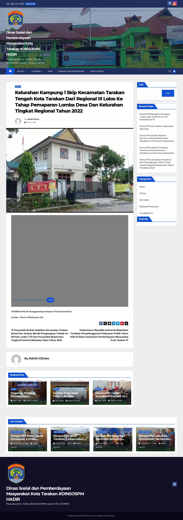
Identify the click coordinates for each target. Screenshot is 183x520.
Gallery (143, 193)
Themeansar (110, 516)
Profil (21, 71)
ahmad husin (32, 401)
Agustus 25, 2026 (21, 443)
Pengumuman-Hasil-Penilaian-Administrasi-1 (29, 300)
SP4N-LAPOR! (97, 71)
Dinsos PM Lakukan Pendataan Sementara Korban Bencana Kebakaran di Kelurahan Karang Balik (157, 150)
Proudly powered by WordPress (79, 516)
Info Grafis (144, 200)
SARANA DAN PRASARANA (71, 71)
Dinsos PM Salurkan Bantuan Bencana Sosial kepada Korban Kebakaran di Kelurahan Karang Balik (157, 138)
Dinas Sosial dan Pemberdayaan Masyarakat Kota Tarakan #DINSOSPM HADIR (23, 43)
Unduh (50, 300)
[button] (170, 71)
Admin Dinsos (33, 119)
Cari (141, 84)
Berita (18, 86)
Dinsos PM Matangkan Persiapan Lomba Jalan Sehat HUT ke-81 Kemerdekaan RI (155, 117)
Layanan (36, 71)
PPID (50, 71)
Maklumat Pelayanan (149, 207)
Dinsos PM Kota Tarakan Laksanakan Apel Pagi (68, 439)
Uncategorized (146, 213)
